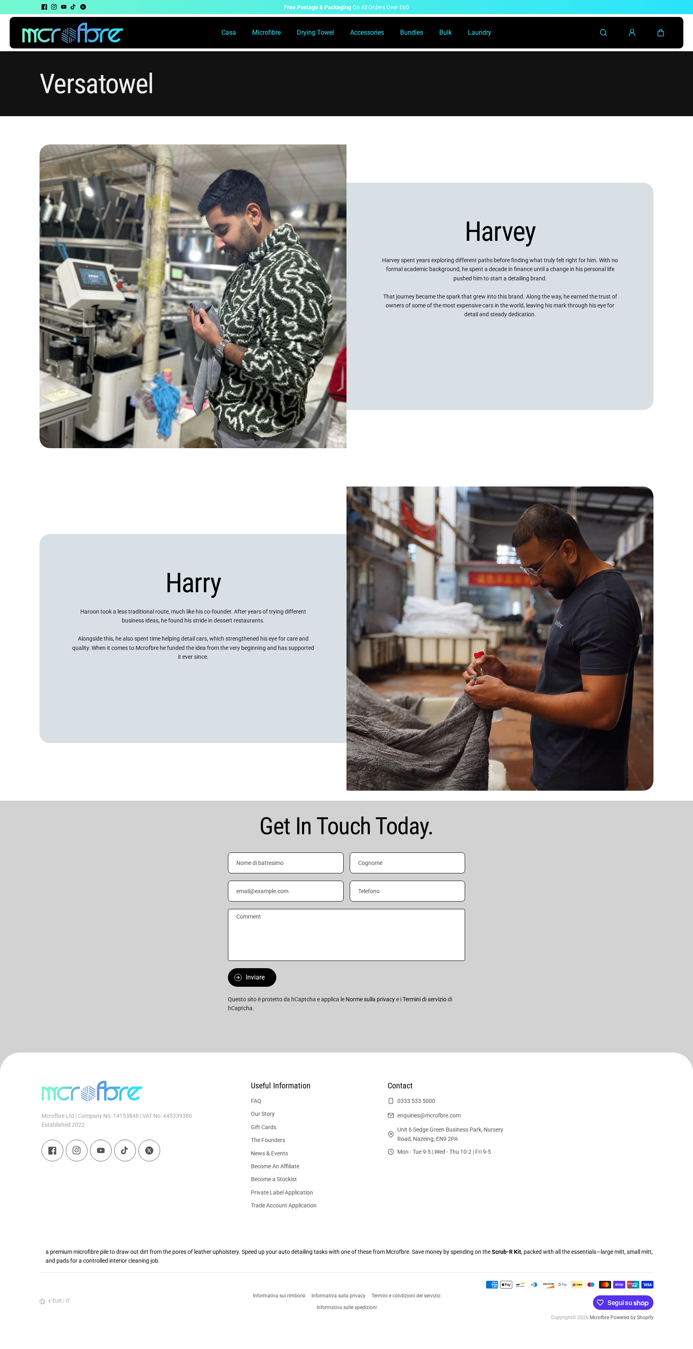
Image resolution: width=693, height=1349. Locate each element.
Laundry (479, 32)
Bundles (411, 32)
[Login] (632, 33)
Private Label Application (282, 1192)
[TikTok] (73, 7)
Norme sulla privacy (370, 999)
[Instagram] (54, 7)
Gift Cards (263, 1127)
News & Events (269, 1153)
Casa (228, 32)
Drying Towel (315, 32)
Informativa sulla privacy (338, 1296)
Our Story (263, 1114)
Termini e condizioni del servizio (406, 1296)
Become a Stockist (274, 1179)
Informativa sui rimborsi (279, 1296)
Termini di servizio (425, 999)
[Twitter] (83, 7)
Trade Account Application (284, 1205)
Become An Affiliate (275, 1166)
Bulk (445, 32)
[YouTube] (64, 7)
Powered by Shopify (631, 1317)
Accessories (367, 32)
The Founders (268, 1140)
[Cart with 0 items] (661, 33)
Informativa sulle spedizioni (347, 1307)
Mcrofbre (599, 1317)
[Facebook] (44, 7)
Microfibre (266, 32)
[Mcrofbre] (72, 32)
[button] (661, 33)
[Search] (603, 33)
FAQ (256, 1101)
